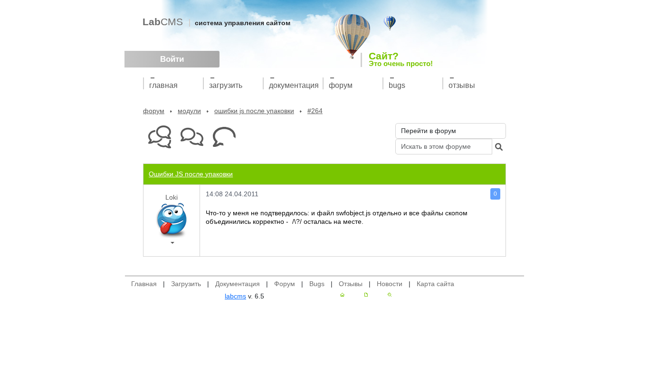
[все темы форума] (191, 137)
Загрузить (225, 85)
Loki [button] (171, 197)
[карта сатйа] (366, 295)
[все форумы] (159, 137)
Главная (163, 85)
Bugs (397, 85)
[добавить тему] (224, 137)
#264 (315, 111)
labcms (235, 296)
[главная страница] (342, 295)
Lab (163, 21)
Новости (389, 284)
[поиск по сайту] (389, 295)
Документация (294, 85)
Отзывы (462, 85)
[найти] (499, 146)
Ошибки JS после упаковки (254, 111)
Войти (172, 59)
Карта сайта (435, 284)
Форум (341, 85)
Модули (189, 111)
